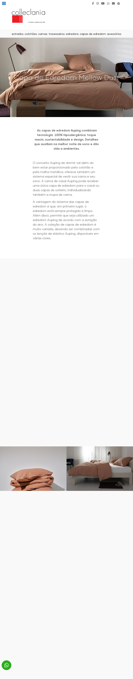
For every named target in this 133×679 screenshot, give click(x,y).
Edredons (72, 34)
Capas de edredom (93, 34)
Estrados (18, 34)
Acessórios (114, 34)
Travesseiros (57, 34)
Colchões (31, 34)
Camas (42, 34)
